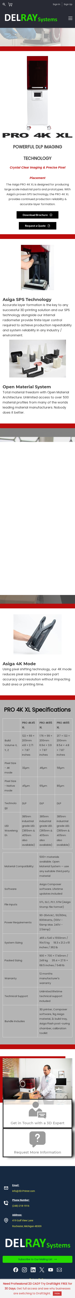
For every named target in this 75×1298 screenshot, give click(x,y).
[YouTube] (50, 1269)
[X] (41, 1269)
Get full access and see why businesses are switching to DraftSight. (37, 1288)
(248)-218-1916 (20, 1205)
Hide (57, 1293)
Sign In (56, 4)
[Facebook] (15, 1269)
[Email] (59, 1269)
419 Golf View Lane (22, 1220)
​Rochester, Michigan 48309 (27, 1226)
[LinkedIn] (33, 1269)
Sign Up (68, 4)
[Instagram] (24, 1269)
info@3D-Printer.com (23, 1191)
